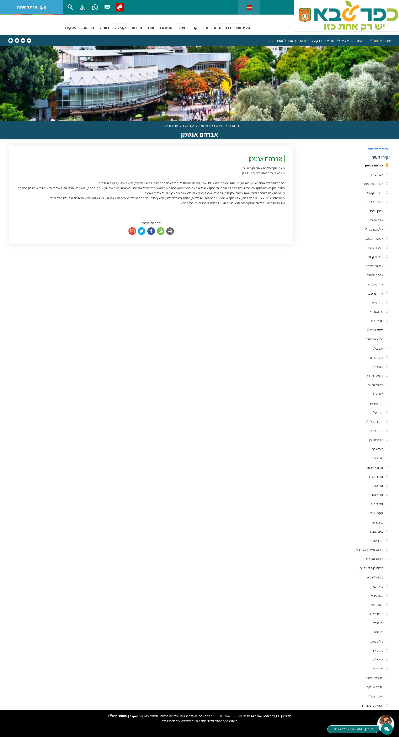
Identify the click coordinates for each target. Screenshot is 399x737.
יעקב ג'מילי (376, 513)
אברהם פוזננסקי (373, 183)
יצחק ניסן (377, 522)
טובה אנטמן (376, 440)
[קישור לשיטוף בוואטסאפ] (160, 231)
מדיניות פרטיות (169, 716)
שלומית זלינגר (374, 678)
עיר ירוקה (200, 27)
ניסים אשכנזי (375, 614)
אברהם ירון (377, 174)
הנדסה (88, 27)
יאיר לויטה (377, 458)
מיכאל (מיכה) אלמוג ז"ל (368, 550)
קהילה (120, 27)
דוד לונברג (377, 321)
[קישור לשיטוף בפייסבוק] (151, 231)
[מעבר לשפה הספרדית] (249, 7)
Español (136, 716)
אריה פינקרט (375, 284)
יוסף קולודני (376, 495)
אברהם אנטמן (374, 165)
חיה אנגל (378, 394)
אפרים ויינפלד (375, 275)
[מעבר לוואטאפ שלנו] (95, 7)
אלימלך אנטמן (374, 238)
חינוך (182, 27)
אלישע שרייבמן (374, 266)
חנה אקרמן (376, 403)
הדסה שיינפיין (375, 330)
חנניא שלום (376, 431)
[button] (82, 7)
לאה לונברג (376, 531)
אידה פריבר (376, 220)
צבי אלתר (377, 660)
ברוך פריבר (376, 302)
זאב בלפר (377, 348)
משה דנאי (377, 605)
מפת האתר (206, 716)
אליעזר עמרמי (374, 248)
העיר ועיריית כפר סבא (232, 27)
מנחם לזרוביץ (375, 577)
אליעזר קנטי (375, 257)
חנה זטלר (377, 412)
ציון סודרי (378, 669)
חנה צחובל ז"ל (374, 421)
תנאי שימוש (151, 716)
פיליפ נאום (377, 641)
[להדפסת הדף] (170, 231)
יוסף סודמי (377, 486)
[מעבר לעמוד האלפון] (107, 7)
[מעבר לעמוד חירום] (120, 7)
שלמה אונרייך (375, 687)
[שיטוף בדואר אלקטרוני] (132, 231)
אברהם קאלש (374, 193)
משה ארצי (377, 595)
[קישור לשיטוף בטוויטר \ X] (141, 231)
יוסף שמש (377, 504)
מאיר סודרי (377, 540)
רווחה (104, 27)
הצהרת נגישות (188, 716)
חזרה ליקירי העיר (378, 149)
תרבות (137, 27)
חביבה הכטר (375, 385)
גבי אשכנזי (376, 312)
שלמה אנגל (376, 696)
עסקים (70, 27)
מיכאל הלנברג (374, 559)
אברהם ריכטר (375, 202)
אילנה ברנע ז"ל (374, 229)
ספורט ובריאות (160, 27)
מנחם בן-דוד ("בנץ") (370, 568)
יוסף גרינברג (376, 476)
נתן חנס (378, 632)
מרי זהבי (378, 586)
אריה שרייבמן (375, 293)
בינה (113, 716)
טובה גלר (377, 449)
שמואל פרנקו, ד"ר (372, 705)
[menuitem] (344, 165)
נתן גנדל (378, 623)
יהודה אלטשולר (374, 467)
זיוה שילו (378, 367)
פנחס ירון (378, 650)
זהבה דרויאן (376, 357)
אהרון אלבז (376, 211)
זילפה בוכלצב (374, 376)
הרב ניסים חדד (374, 339)
